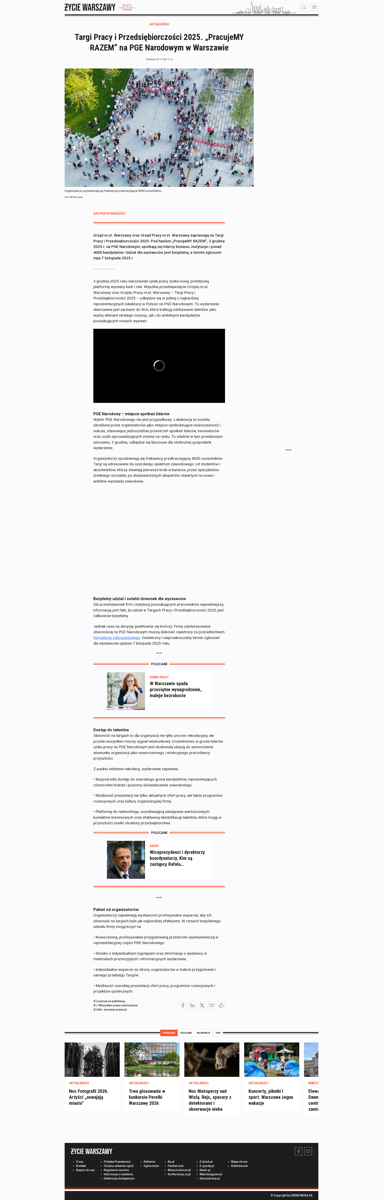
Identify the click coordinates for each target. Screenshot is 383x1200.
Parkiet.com (176, 1165)
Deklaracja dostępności (119, 1178)
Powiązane (169, 1033)
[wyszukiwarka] (304, 7)
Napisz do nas (85, 1170)
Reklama (149, 1161)
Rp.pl (171, 1161)
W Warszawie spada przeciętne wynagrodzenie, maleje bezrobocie (176, 689)
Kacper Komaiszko (109, 213)
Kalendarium (239, 1165)
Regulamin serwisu (116, 1170)
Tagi (217, 1033)
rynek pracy (159, 677)
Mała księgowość (211, 1174)
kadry (154, 846)
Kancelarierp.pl (210, 1178)
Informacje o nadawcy (118, 1174)
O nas (79, 1161)
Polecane (186, 1033)
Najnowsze (203, 1033)
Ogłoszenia (151, 1165)
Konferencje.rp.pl (179, 1174)
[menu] (314, 7)
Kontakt (81, 1165)
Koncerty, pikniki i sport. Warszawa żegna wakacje (271, 1097)
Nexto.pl (205, 1170)
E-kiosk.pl (206, 1161)
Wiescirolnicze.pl (179, 1170)
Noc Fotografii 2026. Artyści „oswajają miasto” (88, 1097)
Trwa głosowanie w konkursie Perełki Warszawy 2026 (147, 1097)
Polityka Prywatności (117, 1161)
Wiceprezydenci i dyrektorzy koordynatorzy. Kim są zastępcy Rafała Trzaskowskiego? (177, 858)
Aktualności (159, 24)
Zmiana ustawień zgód (118, 1165)
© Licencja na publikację (109, 1001)
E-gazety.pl (207, 1165)
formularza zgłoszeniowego (116, 637)
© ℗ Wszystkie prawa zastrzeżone (115, 1005)
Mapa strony (239, 1161)
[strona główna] (90, 7)
